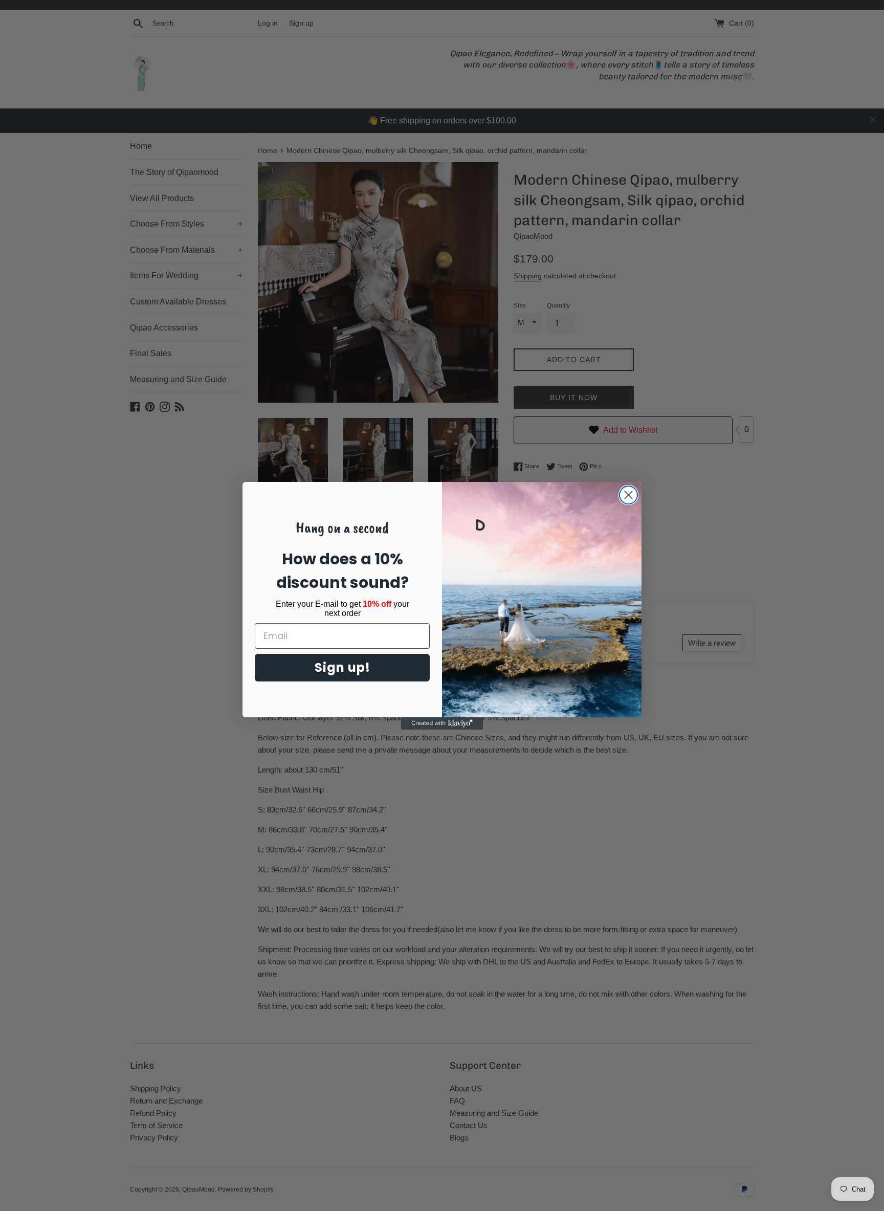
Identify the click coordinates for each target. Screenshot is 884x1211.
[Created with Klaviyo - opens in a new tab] (442, 723)
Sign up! (342, 667)
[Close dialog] (628, 495)
